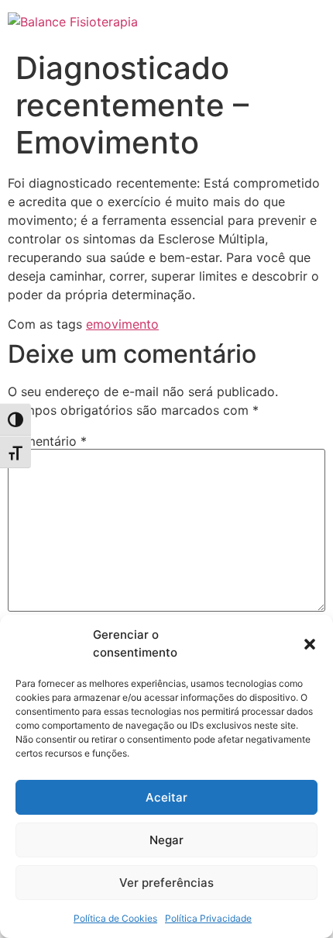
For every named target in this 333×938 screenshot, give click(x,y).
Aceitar (166, 797)
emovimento (122, 324)
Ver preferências (166, 882)
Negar (166, 840)
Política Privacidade (208, 918)
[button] (310, 644)
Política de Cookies (115, 918)
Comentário (47, 441)
